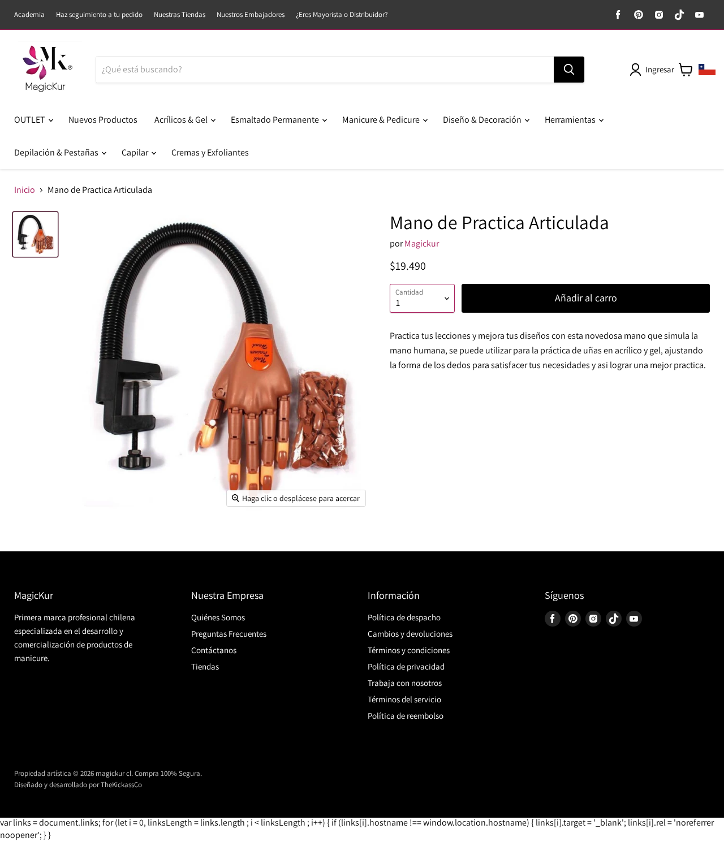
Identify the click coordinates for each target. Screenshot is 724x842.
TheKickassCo (121, 784)
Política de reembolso (405, 715)
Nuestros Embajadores (251, 15)
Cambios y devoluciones (410, 633)
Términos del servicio (404, 699)
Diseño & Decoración (483, 120)
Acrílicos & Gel (181, 120)
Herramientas (571, 120)
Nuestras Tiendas (179, 15)
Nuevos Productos (102, 120)
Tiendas (205, 666)
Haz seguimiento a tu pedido (99, 15)
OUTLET (30, 120)
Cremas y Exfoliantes (210, 152)
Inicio (24, 190)
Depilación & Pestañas (57, 152)
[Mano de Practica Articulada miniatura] (35, 234)
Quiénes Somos (218, 617)
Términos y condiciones (409, 650)
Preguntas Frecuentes (228, 633)
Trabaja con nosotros (405, 682)
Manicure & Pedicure (381, 120)
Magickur (421, 243)
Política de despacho (404, 617)
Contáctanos (213, 650)
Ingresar (659, 69)
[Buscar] (569, 70)
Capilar (136, 152)
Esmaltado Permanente (276, 120)
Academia (29, 15)
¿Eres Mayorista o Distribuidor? (341, 15)
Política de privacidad (406, 666)
